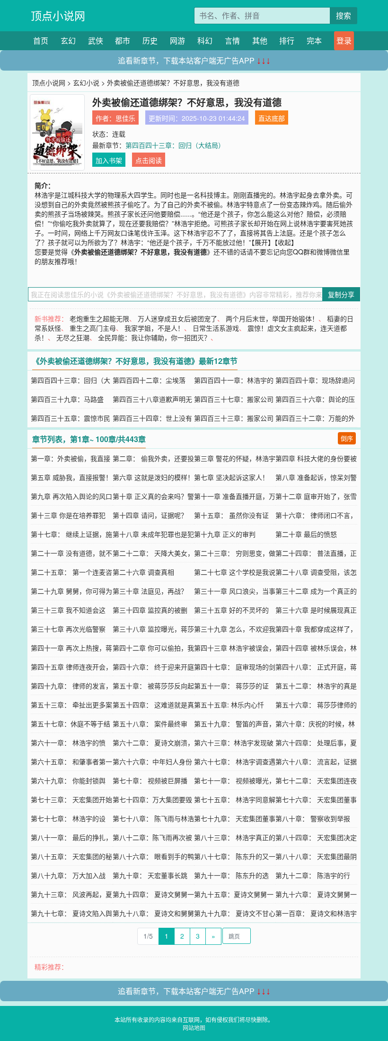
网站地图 (194, 1027)
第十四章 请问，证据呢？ (150, 515)
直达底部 (271, 118)
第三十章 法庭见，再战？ (150, 591)
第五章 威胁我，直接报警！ (71, 477)
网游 (177, 40)
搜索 (343, 15)
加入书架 (109, 160)
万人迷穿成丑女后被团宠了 (177, 318)
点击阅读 (148, 160)
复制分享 (341, 294)
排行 (286, 40)
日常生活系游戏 (216, 328)
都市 (122, 40)
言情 (232, 40)
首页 (40, 40)
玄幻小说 (86, 82)
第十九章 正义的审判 (225, 534)
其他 (259, 40)
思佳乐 (125, 118)
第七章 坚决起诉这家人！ (231, 477)
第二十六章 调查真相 (143, 572)
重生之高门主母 (93, 328)
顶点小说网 (58, 15)
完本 (314, 40)
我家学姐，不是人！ (154, 328)
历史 (150, 40)
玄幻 (68, 40)
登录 (344, 40)
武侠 (95, 40)
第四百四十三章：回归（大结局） (175, 145)
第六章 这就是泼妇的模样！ (153, 477)
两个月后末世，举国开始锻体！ (272, 318)
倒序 (347, 438)
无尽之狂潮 (72, 337)
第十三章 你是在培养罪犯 (68, 515)
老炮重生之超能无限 (99, 318)
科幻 (204, 40)
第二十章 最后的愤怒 (306, 534)
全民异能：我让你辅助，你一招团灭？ (154, 337)
